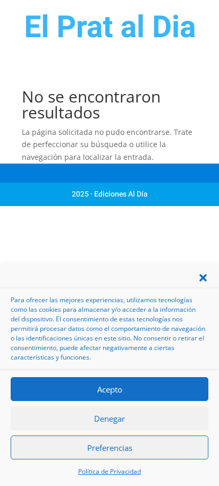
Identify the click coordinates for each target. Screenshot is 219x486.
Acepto (109, 389)
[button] (203, 277)
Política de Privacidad (109, 471)
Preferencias (109, 447)
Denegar (109, 418)
